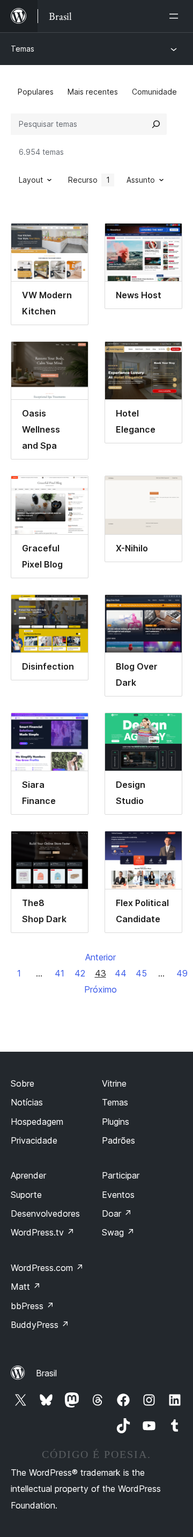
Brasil (46, 1373)
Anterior (100, 957)
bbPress (32, 1306)
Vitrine (114, 1083)
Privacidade (34, 1140)
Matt (26, 1286)
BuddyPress (40, 1324)
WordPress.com (47, 1267)
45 (141, 973)
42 (80, 973)
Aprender (28, 1175)
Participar (120, 1175)
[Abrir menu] (176, 16)
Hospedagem (37, 1121)
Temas (22, 48)
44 (121, 973)
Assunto (141, 179)
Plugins (115, 1121)
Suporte (26, 1194)
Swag (118, 1232)
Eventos (118, 1194)
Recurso (89, 179)
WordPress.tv (43, 1232)
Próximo (100, 989)
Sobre (22, 1083)
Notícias (27, 1102)
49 (182, 973)
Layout (31, 179)
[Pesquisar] (156, 124)
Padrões (118, 1140)
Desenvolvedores (45, 1213)
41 (59, 973)
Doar (117, 1213)
